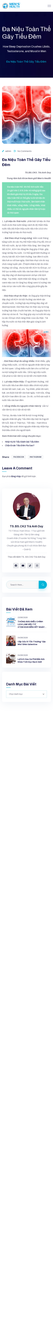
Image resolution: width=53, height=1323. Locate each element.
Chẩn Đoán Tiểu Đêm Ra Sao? (20, 445)
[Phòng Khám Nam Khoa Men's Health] (11, 5)
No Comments (24, 151)
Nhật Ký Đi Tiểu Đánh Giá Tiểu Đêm (22, 442)
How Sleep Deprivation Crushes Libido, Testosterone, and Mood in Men (26, 49)
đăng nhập (16, 476)
